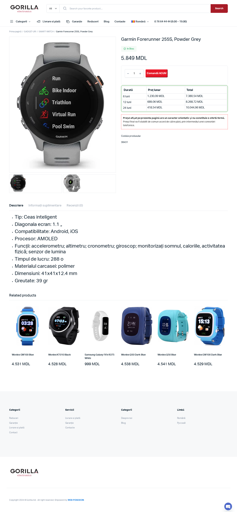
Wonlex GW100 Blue (23, 355)
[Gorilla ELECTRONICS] (24, 8)
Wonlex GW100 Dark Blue (208, 355)
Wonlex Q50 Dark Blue (133, 355)
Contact (13, 432)
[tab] (16, 205)
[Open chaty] (228, 506)
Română (181, 418)
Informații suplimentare (44, 205)
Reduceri (93, 21)
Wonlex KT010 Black (59, 355)
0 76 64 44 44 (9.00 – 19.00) (170, 21)
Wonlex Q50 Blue (167, 355)
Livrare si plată (51, 21)
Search (219, 8)
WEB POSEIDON (76, 500)
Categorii (21, 21)
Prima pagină (15, 32)
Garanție (77, 21)
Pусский (181, 423)
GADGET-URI (30, 32)
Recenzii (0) (75, 205)
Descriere (16, 205)
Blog (106, 21)
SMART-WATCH (46, 32)
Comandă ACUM (156, 73)
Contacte (120, 21)
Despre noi (126, 418)
